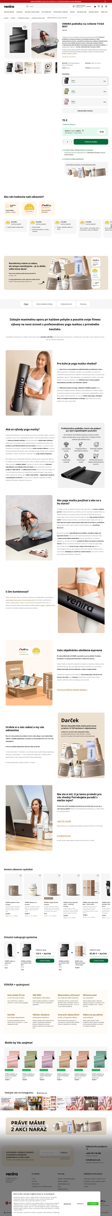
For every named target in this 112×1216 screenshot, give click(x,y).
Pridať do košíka (91, 142)
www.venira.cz (10, 1212)
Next (57, 40)
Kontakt (88, 6)
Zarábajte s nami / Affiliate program (42, 1186)
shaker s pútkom (45, 605)
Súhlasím (94, 1204)
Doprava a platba (63, 1181)
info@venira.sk (93, 1160)
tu (58, 1212)
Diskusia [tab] (83, 304)
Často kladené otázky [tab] (44, 304)
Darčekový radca (62, 1189)
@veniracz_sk (42, 1093)
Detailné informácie (69, 57)
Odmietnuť (80, 1204)
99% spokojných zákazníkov (46, 211)
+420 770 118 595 (80, 6)
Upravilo (102, 1212)
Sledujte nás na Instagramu (19, 1093)
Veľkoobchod (35, 1184)
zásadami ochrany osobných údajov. (65, 1158)
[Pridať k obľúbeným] (17, 40)
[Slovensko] (95, 6)
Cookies (86, 1186)
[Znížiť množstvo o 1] (63, 142)
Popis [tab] (26, 304)
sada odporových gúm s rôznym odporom (20, 600)
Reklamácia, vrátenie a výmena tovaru (95, 1179)
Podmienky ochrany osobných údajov (94, 1181)
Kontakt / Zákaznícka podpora (66, 1179)
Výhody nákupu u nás (64, 1184)
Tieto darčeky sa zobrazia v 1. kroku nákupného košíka (81, 164)
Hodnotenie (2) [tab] (66, 304)
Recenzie (34, 1181)
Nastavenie (67, 1204)
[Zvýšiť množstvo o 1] (71, 142)
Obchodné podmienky (90, 1184)
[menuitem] (9, 11)
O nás (33, 1179)
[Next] (108, 888)
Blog (59, 1186)
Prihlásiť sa (102, 6)
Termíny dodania (68, 154)
